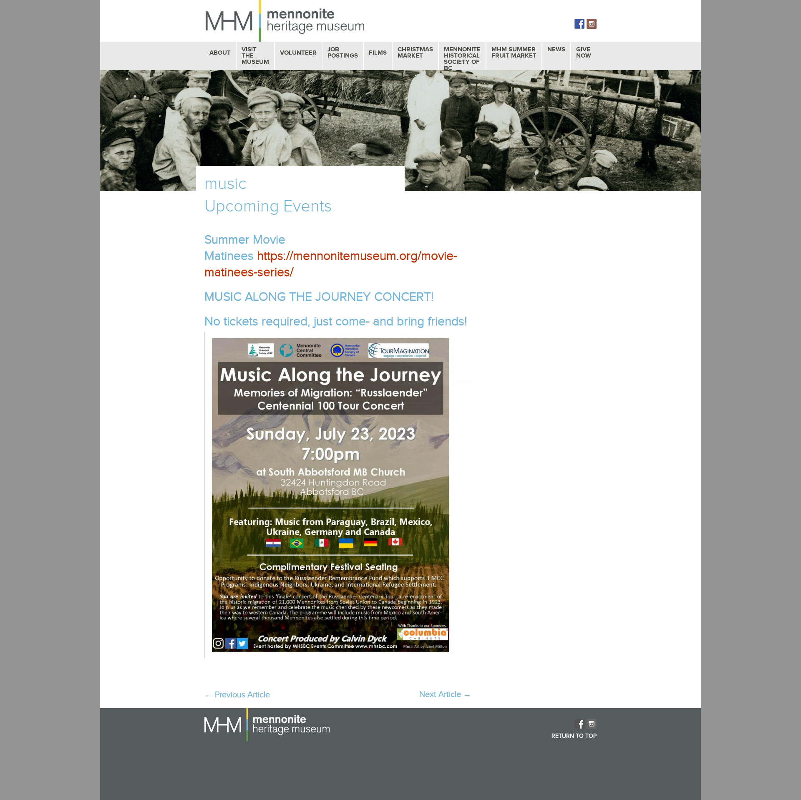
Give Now (583, 52)
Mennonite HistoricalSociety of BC (462, 58)
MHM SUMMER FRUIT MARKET (514, 52)
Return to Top (574, 736)
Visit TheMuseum (255, 55)
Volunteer (298, 53)
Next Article (445, 694)
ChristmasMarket (415, 52)
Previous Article (237, 695)
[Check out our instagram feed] (592, 24)
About (220, 53)
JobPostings (342, 52)
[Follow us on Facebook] (579, 24)
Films (378, 53)
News (556, 49)
